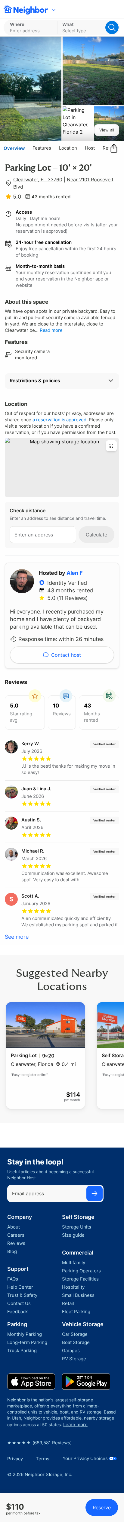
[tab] (14, 148)
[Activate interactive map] (62, 467)
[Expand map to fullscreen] (111, 445)
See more (17, 937)
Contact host (66, 655)
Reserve (102, 1507)
